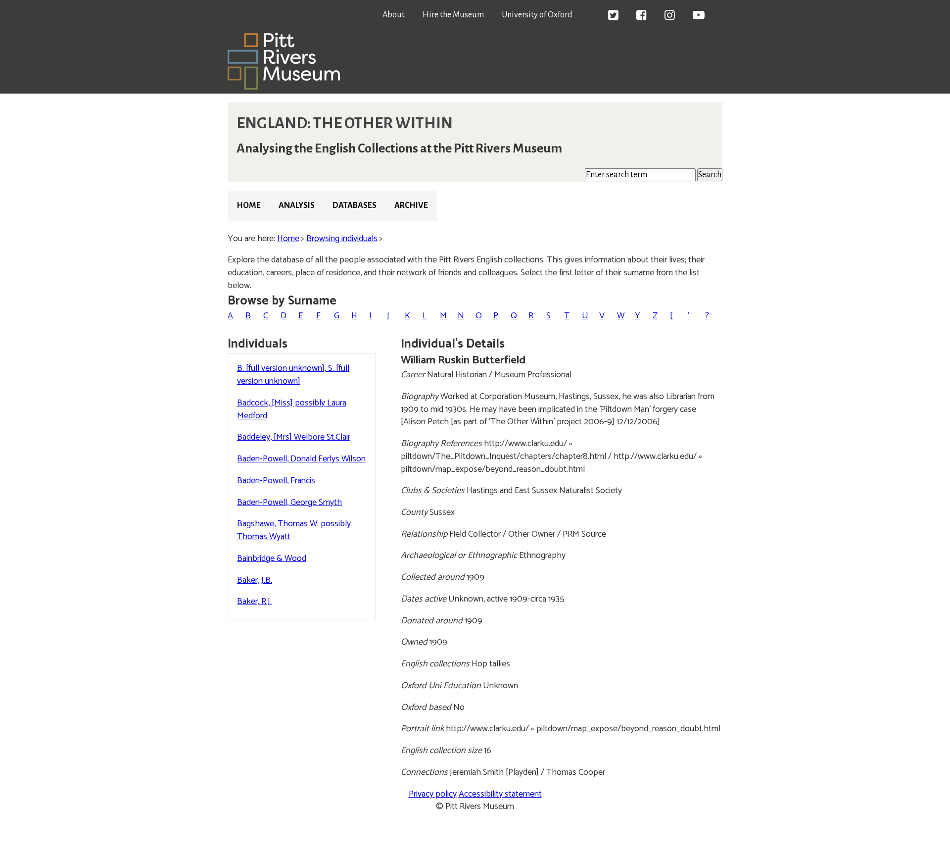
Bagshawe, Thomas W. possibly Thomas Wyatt (294, 530)
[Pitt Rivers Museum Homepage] (284, 87)
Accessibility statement (500, 794)
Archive (411, 205)
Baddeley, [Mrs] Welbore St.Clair (293, 437)
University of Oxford (537, 14)
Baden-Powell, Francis (276, 480)
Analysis (297, 205)
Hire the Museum (453, 14)
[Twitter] (613, 16)
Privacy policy (433, 794)
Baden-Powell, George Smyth (289, 502)
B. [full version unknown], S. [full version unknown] (293, 375)
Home (249, 205)
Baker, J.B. (254, 580)
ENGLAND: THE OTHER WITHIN (345, 123)
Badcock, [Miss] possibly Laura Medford (291, 409)
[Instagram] (670, 16)
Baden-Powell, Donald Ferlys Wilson (301, 459)
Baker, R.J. (254, 601)
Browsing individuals (342, 238)
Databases (354, 205)
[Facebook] (641, 16)
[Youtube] (699, 16)
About (393, 14)
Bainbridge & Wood (271, 558)
